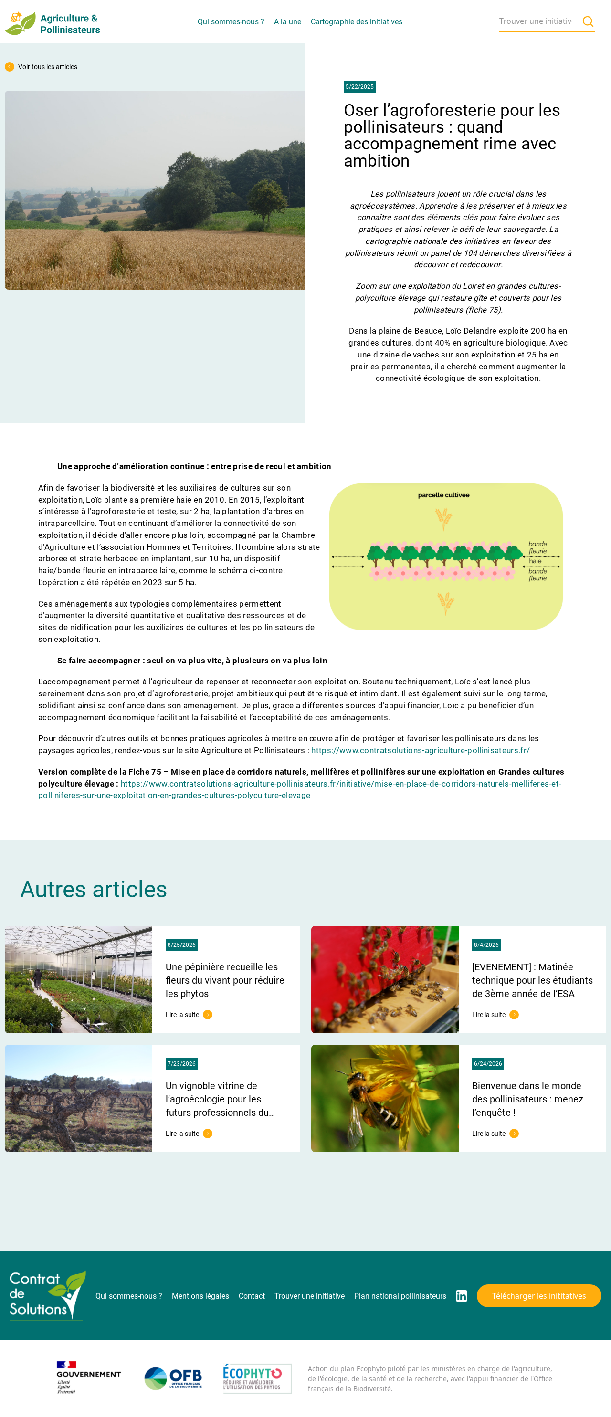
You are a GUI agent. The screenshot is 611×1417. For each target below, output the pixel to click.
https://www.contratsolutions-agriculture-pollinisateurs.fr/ (420, 750)
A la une (287, 21)
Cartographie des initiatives (356, 21)
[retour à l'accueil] (52, 21)
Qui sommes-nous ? (231, 21)
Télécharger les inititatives (539, 1296)
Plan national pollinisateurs (400, 1296)
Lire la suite (189, 1015)
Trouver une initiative (309, 1296)
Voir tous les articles (47, 67)
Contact (252, 1296)
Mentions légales (200, 1296)
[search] (588, 21)
